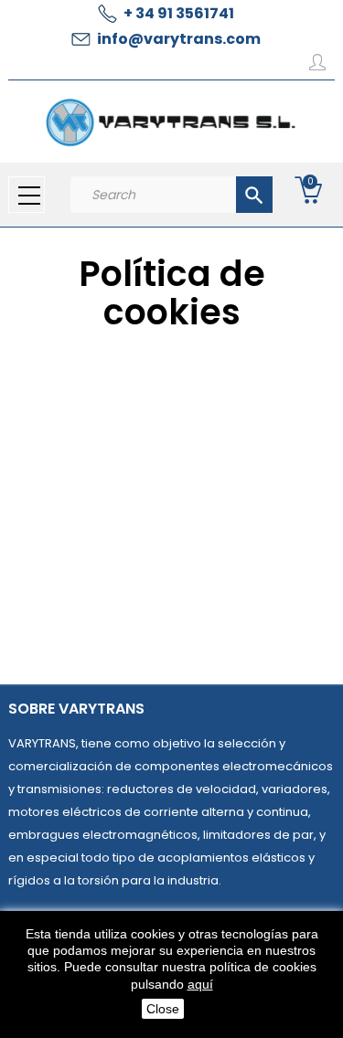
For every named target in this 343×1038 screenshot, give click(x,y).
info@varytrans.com (179, 38)
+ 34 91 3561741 (178, 13)
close (162, 1008)
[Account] (317, 65)
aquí (200, 984)
